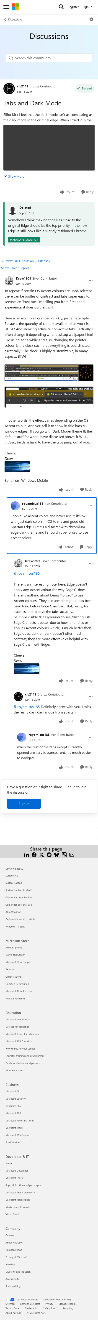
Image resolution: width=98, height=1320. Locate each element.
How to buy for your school (20, 1048)
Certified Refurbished (17, 984)
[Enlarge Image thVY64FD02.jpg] (17, 466)
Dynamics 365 (13, 1106)
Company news (13, 1249)
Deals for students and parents (22, 1063)
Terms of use (12, 1308)
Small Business (13, 1142)
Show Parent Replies (15, 268)
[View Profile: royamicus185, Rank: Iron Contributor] (15, 505)
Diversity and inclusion (18, 1271)
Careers (9, 1235)
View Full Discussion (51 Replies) (28, 261)
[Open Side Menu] (6, 6)
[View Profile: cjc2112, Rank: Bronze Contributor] (9, 88)
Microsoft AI (12, 1091)
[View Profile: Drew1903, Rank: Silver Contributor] (9, 280)
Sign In (87, 7)
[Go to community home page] (15, 6)
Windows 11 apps (15, 926)
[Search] (61, 7)
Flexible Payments (15, 998)
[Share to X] (41, 854)
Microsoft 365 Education (18, 1041)
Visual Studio (12, 1214)
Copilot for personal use (18, 904)
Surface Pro (11, 875)
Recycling (68, 1308)
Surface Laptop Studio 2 (18, 890)
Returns (9, 969)
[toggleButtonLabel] (91, 19)
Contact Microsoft (30, 1303)
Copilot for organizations (19, 897)
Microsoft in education (17, 1019)
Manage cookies (68, 1303)
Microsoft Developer (16, 1170)
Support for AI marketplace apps (23, 1185)
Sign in (23, 803)
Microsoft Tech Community (20, 1192)
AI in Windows (13, 912)
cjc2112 (22, 86)
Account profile (13, 947)
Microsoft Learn (14, 1178)
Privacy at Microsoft (16, 1257)
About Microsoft (14, 1242)
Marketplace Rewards (17, 1207)
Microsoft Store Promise (18, 991)
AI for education (14, 1070)
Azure (8, 1163)
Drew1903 (23, 278)
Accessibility (12, 1279)
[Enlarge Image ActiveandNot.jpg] (49, 397)
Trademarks (31, 1308)
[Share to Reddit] (49, 854)
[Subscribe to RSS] (64, 854)
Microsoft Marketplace (18, 1199)
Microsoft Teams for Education (22, 1034)
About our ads (13, 1313)
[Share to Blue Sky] (56, 854)
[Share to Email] (71, 854)
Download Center (15, 954)
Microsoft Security (15, 1098)
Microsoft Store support (18, 962)
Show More (16, 176)
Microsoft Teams (14, 1127)
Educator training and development (24, 1056)
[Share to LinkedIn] (26, 854)
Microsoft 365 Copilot (17, 1135)
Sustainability (13, 1286)
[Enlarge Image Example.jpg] (49, 372)
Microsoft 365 (13, 1113)
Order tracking (13, 976)
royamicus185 (32, 503)
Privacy (49, 1303)
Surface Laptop (13, 882)
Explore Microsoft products (20, 919)
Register (73, 7)
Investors (10, 1264)
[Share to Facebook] (34, 854)
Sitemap (10, 1303)
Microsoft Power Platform (19, 1120)
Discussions (15, 19)
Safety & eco (50, 1308)
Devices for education (17, 1026)
